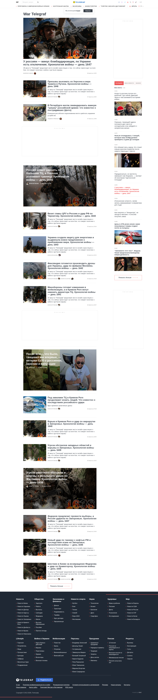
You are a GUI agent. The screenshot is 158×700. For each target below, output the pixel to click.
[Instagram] (133, 2)
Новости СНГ (131, 613)
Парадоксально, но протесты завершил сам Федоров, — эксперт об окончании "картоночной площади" (128, 177)
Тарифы (57, 615)
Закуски (129, 659)
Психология (113, 613)
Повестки (57, 643)
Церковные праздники (94, 643)
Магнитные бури (23, 662)
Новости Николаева (24, 634)
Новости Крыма (22, 630)
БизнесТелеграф (91, 6)
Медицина (39, 616)
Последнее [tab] (119, 83)
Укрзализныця (59, 621)
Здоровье (112, 599)
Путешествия (22, 652)
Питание (112, 606)
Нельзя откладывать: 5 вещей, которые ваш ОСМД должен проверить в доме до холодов (127, 137)
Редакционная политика (61, 685)
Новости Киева (22, 603)
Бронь (56, 646)
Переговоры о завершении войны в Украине (33, 6)
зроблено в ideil (137, 692)
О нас (18, 685)
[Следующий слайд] (143, 6)
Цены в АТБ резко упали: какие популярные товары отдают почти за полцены (127, 226)
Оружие (38, 654)
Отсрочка (57, 649)
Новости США (132, 606)
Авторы (134, 6)
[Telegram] (124, 2)
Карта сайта (33, 687)
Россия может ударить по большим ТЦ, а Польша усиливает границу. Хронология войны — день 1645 (47, 174)
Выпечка (130, 643)
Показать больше (56, 586)
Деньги (56, 605)
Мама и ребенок (114, 603)
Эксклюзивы (76, 6)
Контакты (127, 685)
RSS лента (69, 687)
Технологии (94, 603)
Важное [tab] (138, 83)
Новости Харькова (23, 606)
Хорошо (88, 10)
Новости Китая (132, 616)
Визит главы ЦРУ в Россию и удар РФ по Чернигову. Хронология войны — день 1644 (72, 214)
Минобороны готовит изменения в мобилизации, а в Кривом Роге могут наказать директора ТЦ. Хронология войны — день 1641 (71, 291)
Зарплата (39, 603)
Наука (91, 599)
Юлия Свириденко (78, 671)
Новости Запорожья (24, 619)
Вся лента (118, 87)
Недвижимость (59, 612)
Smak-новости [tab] (129, 83)
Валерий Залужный (79, 655)
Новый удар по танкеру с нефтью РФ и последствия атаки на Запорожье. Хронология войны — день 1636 (69, 542)
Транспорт (57, 608)
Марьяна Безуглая (78, 668)
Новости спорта (78, 599)
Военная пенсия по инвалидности (115, 653)
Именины (94, 660)
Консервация (131, 646)
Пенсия (111, 639)
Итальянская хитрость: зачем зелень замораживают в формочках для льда (128, 203)
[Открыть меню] (17, 2)
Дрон (92, 613)
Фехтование (76, 619)
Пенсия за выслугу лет (115, 661)
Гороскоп (20, 643)
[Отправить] (38, 2)
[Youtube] (127, 2)
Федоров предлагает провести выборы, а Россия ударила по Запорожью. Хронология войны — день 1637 (72, 518)
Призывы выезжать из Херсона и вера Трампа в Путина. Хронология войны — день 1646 (69, 84)
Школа (38, 619)
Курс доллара (58, 618)
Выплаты (39, 609)
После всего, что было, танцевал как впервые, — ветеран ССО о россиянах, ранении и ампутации (44, 358)
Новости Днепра (23, 609)
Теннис (74, 609)
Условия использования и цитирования (85, 685)
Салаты (129, 655)
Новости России (132, 609)
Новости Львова (23, 616)
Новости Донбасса (23, 627)
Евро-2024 (76, 616)
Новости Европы (133, 603)
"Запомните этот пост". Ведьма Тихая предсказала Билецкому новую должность (127, 253)
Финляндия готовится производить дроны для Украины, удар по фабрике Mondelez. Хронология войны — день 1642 (71, 265)
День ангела (95, 657)
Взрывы (38, 647)
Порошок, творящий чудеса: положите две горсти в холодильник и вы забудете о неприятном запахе (125, 125)
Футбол (74, 603)
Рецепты (130, 639)
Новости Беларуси (133, 619)
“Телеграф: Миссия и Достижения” (113, 6)
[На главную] (79, 2)
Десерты (130, 652)
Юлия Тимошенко (78, 665)
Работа (38, 606)
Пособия (39, 627)
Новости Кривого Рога (23, 623)
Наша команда (21, 687)
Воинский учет (59, 655)
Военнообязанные (60, 652)
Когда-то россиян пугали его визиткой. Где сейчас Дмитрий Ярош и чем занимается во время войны (127, 96)
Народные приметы (97, 647)
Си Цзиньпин (76, 649)
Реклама (105, 685)
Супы (129, 649)
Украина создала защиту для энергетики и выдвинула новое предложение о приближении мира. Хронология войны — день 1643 (71, 241)
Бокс (74, 606)
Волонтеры (39, 657)
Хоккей (74, 613)
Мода (19, 649)
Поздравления (22, 665)
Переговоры (40, 651)
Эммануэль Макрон (79, 652)
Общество (39, 599)
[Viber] (121, 2)
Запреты (93, 654)
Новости (20, 599)
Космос (93, 606)
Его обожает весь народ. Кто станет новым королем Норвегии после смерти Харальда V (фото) (128, 149)
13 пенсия (112, 643)
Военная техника (41, 660)
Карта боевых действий (40, 643)
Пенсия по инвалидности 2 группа (114, 647)
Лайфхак (20, 659)
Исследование (114, 616)
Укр (141, 2)
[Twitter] (130, 2)
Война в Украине (41, 639)
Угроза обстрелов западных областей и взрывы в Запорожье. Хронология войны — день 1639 (71, 447)
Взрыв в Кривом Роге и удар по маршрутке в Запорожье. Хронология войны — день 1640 (71, 423)
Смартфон (94, 616)
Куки (78, 10)
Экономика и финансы (58, 600)
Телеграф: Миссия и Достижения (51, 687)
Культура (20, 655)
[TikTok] (135, 2)
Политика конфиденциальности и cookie (36, 685)
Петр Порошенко (78, 662)
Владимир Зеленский (79, 643)
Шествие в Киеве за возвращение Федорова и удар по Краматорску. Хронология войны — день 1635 (72, 566)
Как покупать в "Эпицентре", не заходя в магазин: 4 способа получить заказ (126, 214)
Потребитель (21, 646)
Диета (111, 609)
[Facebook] (119, 2)
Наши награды (116, 685)
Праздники (94, 639)
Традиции (94, 651)
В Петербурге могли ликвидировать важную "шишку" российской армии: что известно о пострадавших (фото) (72, 107)
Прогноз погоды (41, 630)
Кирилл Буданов (77, 659)
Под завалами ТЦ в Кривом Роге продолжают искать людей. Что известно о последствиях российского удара (71, 400)
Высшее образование (40, 623)
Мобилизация (59, 639)
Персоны (75, 639)
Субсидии (39, 613)
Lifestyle (20, 639)
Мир (128, 599)
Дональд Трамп (77, 646)
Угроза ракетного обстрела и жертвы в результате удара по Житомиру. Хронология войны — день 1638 (47, 477)
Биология (94, 609)
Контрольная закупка (61, 6)
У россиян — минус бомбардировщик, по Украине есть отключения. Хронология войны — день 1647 (57, 63)
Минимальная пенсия (116, 657)
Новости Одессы (23, 613)
